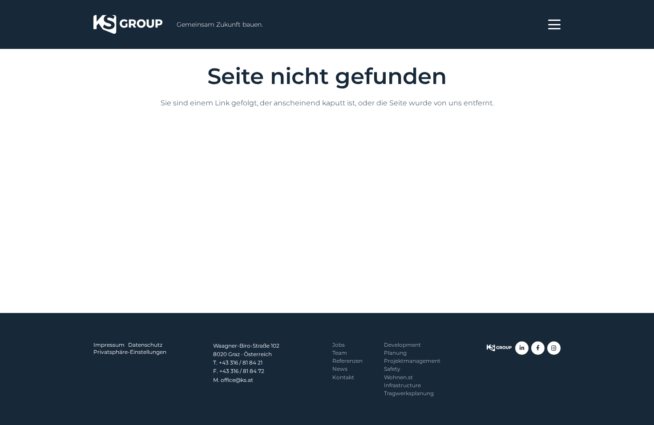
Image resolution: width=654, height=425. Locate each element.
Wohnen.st (398, 377)
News (339, 368)
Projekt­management (412, 360)
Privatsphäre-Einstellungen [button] (129, 352)
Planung (395, 352)
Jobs (338, 344)
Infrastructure (402, 385)
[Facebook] (538, 348)
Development (402, 344)
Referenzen (347, 360)
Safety (392, 368)
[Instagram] (554, 348)
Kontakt (343, 377)
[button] (554, 24)
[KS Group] (127, 24)
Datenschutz (145, 344)
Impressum (109, 344)
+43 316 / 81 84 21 (240, 362)
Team (339, 352)
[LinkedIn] (522, 348)
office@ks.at (237, 380)
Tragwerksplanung (409, 393)
